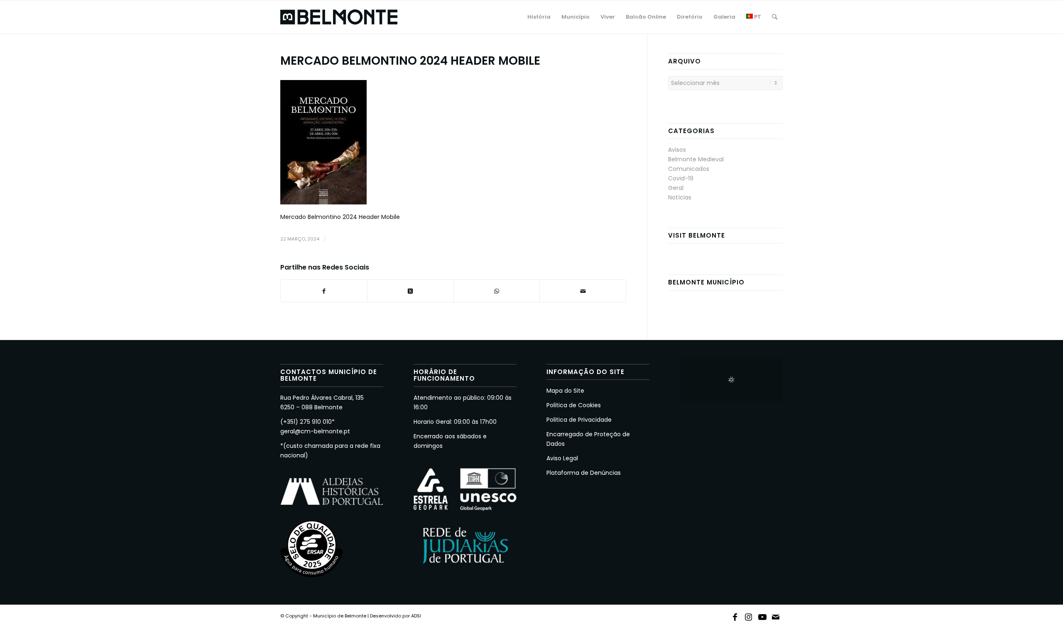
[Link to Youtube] (762, 615)
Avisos (677, 150)
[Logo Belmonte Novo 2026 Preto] (338, 17)
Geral (675, 188)
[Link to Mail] (776, 615)
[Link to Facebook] (735, 615)
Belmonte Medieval (696, 159)
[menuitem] (539, 17)
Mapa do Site (565, 390)
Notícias (679, 197)
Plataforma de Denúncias (583, 473)
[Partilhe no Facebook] (324, 291)
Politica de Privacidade (579, 420)
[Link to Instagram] (748, 615)
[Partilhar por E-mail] (583, 291)
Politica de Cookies (573, 405)
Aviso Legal (562, 458)
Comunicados (688, 169)
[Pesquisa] (775, 17)
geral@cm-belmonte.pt (315, 431)
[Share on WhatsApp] (497, 291)
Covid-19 (680, 178)
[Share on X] (410, 291)
